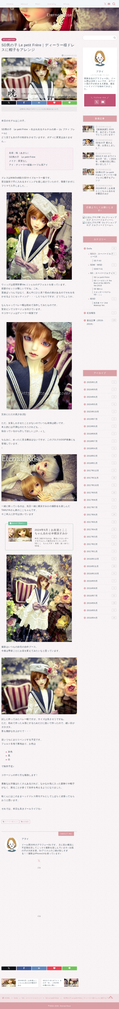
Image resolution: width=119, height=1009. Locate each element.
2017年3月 (101, 537)
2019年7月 (101, 419)
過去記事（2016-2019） (101, 322)
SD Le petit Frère (9, 39)
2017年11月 (101, 478)
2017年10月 (101, 485)
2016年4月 (101, 618)
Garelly (51, 4)
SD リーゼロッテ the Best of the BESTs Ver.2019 (103, 283)
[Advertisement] (39, 890)
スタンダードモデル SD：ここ (102, 293)
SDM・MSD (102, 265)
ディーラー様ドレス (11, 821)
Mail (37, 4)
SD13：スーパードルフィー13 (102, 255)
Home (10, 4)
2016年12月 (101, 559)
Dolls (101, 248)
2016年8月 (101, 588)
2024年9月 (101, 389)
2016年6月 (101, 603)
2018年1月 (101, 463)
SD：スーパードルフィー (102, 273)
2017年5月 (101, 522)
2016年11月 (101, 566)
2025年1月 (101, 382)
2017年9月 (101, 493)
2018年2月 (101, 456)
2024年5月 (101, 404)
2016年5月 (101, 610)
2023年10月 (101, 412)
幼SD (102, 299)
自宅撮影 (25, 821)
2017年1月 (101, 551)
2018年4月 (101, 448)
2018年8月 (101, 434)
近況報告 (101, 313)
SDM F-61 (98, 269)
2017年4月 (101, 529)
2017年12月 (101, 471)
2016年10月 (101, 574)
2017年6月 (101, 515)
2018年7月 (101, 441)
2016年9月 (101, 581)
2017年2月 (101, 544)
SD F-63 (97, 261)
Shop (66, 4)
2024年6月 (101, 397)
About (24, 4)
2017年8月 (101, 500)
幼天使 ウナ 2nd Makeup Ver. (101, 304)
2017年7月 (101, 507)
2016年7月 (101, 596)
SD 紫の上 (98, 289)
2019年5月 (101, 426)
